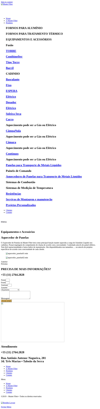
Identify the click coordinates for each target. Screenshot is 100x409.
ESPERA (11, 90)
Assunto (4, 288)
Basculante (13, 79)
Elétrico (11, 96)
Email (3, 283)
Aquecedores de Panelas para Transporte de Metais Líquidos (44, 176)
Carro (10, 119)
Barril (10, 68)
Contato (9, 375)
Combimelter (14, 56)
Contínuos (12, 153)
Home (8, 366)
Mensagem (5, 298)
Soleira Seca (13, 113)
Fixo (8, 85)
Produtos (9, 371)
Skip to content (7, 2)
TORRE (11, 50)
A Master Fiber (11, 369)
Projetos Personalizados (21, 205)
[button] (50, 379)
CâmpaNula (13, 130)
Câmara (11, 142)
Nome (3, 280)
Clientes (9, 373)
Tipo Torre (13, 62)
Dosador (11, 102)
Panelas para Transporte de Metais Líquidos (33, 165)
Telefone (4, 285)
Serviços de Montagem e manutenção (29, 199)
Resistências (13, 193)
